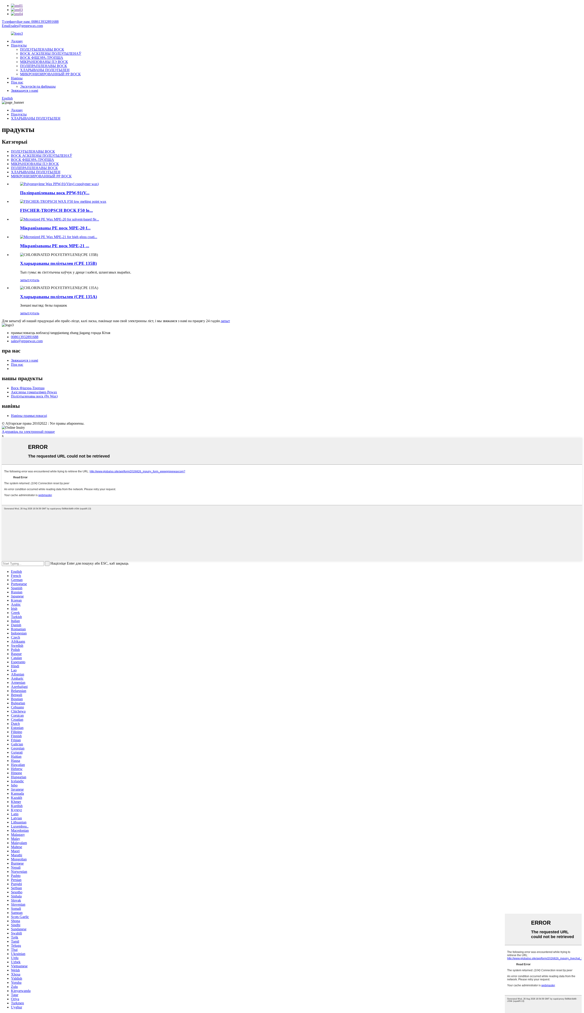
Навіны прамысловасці (29, 416)
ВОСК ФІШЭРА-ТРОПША (41, 58)
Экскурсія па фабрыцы (38, 86)
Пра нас (17, 82)
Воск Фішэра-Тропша (27, 388)
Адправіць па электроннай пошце (28, 432)
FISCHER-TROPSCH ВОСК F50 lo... (56, 210)
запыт (24, 280)
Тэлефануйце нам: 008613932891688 (30, 22)
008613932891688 (24, 337)
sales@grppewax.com (27, 341)
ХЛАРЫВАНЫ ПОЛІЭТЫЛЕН (45, 70)
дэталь (34, 280)
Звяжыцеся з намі (24, 90)
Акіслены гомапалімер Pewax (34, 392)
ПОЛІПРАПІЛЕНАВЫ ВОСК (43, 66)
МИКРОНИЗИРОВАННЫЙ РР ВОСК (50, 74)
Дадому (17, 41)
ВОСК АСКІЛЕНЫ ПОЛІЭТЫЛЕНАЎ (50, 53)
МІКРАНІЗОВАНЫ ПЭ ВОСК (44, 62)
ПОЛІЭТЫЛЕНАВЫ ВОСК (42, 49)
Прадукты (19, 45)
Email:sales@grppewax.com (22, 26)
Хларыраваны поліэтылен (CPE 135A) (58, 296)
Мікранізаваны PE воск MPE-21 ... (54, 245)
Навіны (17, 78)
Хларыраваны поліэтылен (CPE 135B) (58, 263)
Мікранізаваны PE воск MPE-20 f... (55, 228)
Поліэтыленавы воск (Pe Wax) (34, 396)
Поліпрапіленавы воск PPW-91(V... (54, 192)
